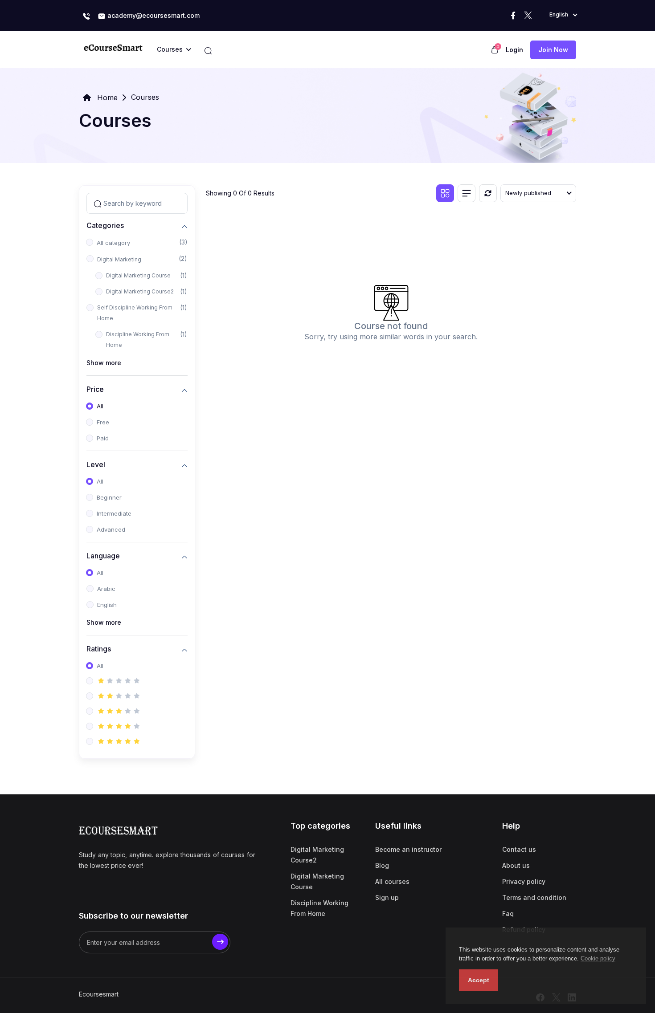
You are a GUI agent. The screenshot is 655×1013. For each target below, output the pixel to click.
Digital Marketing (119, 259)
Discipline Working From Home (137, 339)
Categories (105, 225)
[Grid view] (445, 193)
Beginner (109, 497)
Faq (508, 913)
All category (113, 242)
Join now (553, 49)
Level (95, 464)
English (107, 604)
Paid (103, 438)
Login (514, 49)
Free (103, 422)
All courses (392, 881)
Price (95, 389)
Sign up (387, 897)
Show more (103, 362)
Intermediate (114, 513)
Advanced (111, 529)
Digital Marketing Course (138, 275)
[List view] (466, 193)
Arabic (106, 588)
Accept (478, 980)
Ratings (98, 648)
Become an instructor (408, 849)
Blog (382, 865)
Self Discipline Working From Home (134, 312)
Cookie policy (598, 958)
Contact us (519, 849)
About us (516, 865)
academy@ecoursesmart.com (153, 15)
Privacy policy (523, 881)
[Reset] (488, 193)
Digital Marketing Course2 (140, 291)
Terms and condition (534, 897)
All (100, 406)
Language (103, 555)
